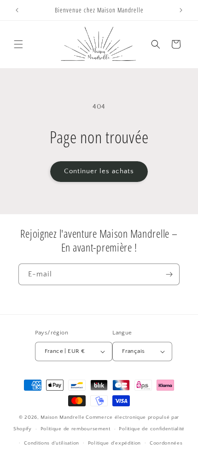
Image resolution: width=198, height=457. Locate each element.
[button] (18, 44)
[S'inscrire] (169, 274)
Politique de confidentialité (152, 429)
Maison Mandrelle (62, 417)
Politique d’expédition (114, 443)
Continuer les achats (99, 171)
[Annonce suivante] (181, 10)
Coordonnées (166, 443)
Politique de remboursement (76, 429)
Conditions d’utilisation (51, 443)
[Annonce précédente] (17, 10)
